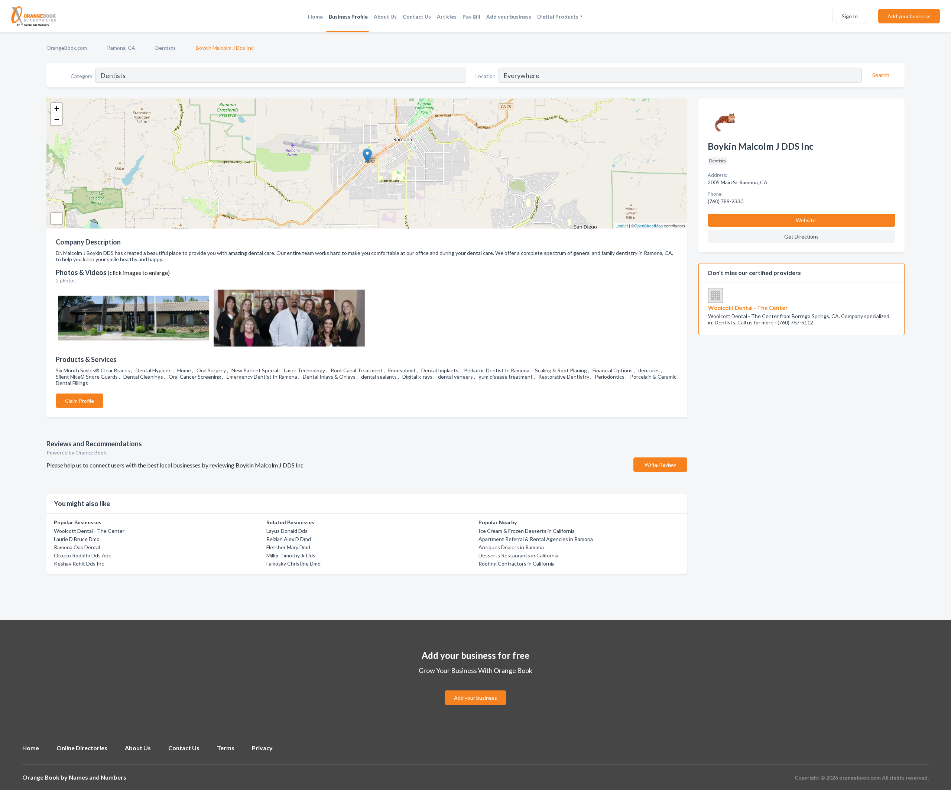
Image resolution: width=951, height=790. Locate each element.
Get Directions (801, 236)
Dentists (165, 48)
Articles (447, 16)
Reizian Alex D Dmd (288, 539)
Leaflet (622, 226)
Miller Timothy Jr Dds (290, 555)
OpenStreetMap (648, 226)
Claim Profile (79, 401)
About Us (385, 16)
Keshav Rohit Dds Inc (79, 563)
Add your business (508, 16)
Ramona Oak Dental (77, 547)
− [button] (56, 119)
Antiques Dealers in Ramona (511, 547)
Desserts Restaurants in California (518, 555)
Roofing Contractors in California (516, 563)
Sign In (850, 16)
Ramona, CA (121, 48)
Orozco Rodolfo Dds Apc (82, 555)
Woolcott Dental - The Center (89, 531)
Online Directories (81, 747)
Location (486, 76)
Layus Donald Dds (287, 531)
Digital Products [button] (557, 16)
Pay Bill (471, 16)
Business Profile (348, 16)
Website (806, 220)
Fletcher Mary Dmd (288, 547)
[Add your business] (475, 688)
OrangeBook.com (66, 48)
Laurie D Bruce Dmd (77, 539)
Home (315, 16)
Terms (225, 747)
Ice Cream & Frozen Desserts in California (526, 531)
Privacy (262, 747)
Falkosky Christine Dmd (293, 563)
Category (81, 76)
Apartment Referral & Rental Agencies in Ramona (535, 539)
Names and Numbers (97, 777)
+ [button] (56, 108)
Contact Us (417, 16)
